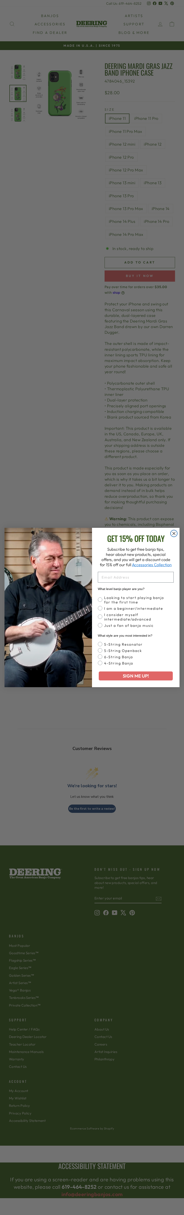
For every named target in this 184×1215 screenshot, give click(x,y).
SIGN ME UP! (136, 676)
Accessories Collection (152, 564)
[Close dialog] (174, 533)
